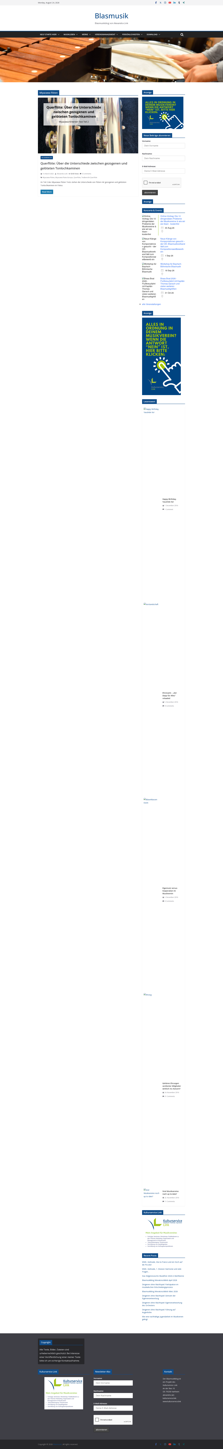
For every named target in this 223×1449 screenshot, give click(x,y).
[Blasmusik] (111, 39)
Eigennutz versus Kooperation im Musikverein (169, 891)
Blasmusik (111, 15)
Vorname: (146, 141)
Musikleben (69, 34)
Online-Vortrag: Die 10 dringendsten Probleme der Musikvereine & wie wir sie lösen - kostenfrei (172, 220)
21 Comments (170, 1096)
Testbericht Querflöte (89, 177)
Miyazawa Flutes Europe (64, 177)
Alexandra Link (62, 174)
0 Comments (86, 174)
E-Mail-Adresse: (149, 166)
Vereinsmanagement (105, 34)
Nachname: (147, 153)
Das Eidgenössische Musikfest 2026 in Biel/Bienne (163, 1276)
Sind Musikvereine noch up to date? (170, 1192)
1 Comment (169, 509)
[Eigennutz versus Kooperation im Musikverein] (152, 895)
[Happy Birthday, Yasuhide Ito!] (152, 504)
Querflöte (77, 177)
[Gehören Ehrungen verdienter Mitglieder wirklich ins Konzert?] (152, 1090)
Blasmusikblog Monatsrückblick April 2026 (159, 1280)
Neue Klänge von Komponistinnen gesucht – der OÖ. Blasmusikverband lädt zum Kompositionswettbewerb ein (172, 245)
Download (152, 34)
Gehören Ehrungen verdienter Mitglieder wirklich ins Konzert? (171, 1086)
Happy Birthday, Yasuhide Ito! (169, 500)
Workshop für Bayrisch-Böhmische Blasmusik (171, 265)
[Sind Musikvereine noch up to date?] (152, 1196)
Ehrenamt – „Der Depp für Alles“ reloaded (169, 696)
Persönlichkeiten (131, 34)
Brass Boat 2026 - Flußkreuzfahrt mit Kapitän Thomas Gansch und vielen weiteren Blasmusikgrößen (172, 283)
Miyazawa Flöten (49, 177)
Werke (85, 34)
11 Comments (170, 1201)
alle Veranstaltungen (151, 304)
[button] (58, 34)
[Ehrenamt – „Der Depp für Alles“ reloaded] (152, 699)
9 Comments (169, 706)
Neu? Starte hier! (48, 34)
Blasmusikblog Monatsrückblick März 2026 (160, 1291)
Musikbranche (47, 158)
